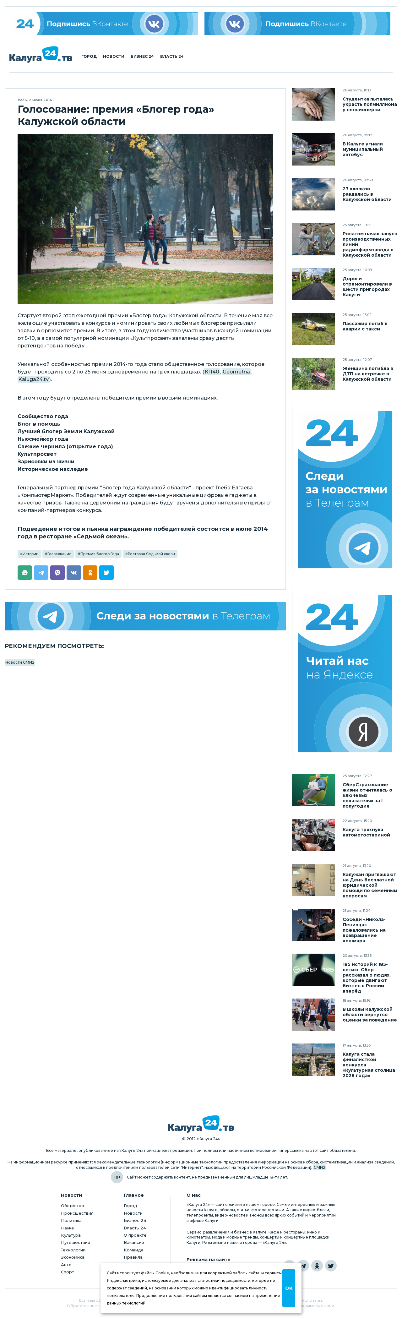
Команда (134, 1249)
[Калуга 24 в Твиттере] (331, 1266)
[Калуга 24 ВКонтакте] (105, 23)
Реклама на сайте (209, 1259)
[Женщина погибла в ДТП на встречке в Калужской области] (313, 374)
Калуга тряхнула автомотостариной (366, 832)
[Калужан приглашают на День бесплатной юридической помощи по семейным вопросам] (313, 880)
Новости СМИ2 (20, 662)
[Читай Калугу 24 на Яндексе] (345, 674)
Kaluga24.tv (33, 379)
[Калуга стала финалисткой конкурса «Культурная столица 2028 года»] (313, 1059)
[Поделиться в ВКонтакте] (74, 572)
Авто (66, 1264)
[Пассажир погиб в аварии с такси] (313, 329)
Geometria (236, 372)
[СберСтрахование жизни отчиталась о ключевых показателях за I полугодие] (313, 790)
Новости (113, 56)
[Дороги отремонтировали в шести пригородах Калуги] (313, 284)
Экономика (72, 1257)
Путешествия (75, 1242)
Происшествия (77, 1213)
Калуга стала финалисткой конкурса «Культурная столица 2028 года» (369, 1065)
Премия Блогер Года (99, 554)
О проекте (135, 1235)
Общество (72, 1205)
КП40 (212, 372)
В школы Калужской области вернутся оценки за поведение (370, 1015)
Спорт (67, 1271)
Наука (67, 1227)
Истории (31, 554)
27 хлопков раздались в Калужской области (367, 194)
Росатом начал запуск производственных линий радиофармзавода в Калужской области (370, 244)
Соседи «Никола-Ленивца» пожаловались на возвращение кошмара (364, 930)
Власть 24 (172, 56)
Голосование (59, 554)
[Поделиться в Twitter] (106, 572)
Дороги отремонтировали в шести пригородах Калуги (367, 286)
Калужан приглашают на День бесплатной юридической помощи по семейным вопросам (370, 885)
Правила (133, 1257)
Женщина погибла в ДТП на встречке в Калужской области (368, 374)
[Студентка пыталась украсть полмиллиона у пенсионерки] (313, 104)
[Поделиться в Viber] (57, 572)
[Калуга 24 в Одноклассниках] (317, 1266)
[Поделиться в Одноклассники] (90, 572)
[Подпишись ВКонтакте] (297, 23)
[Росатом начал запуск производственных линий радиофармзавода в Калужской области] (313, 239)
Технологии (73, 1249)
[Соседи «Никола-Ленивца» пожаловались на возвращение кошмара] (313, 925)
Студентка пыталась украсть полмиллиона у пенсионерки (370, 104)
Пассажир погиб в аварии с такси (365, 326)
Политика (71, 1220)
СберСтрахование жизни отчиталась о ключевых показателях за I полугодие (367, 795)
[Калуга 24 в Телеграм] (345, 490)
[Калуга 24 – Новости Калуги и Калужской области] (40, 54)
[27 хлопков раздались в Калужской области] (313, 194)
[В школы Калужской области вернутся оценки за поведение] (313, 1015)
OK (288, 1288)
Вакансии (134, 1242)
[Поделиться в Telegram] (41, 572)
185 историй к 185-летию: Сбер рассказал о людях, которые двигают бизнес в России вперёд (367, 978)
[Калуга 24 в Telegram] (303, 1266)
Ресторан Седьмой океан (151, 554)
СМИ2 (319, 1167)
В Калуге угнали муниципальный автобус (363, 149)
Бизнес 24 (142, 56)
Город (89, 56)
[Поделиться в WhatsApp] (25, 572)
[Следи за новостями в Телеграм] (145, 616)
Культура (71, 1235)
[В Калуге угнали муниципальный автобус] (313, 149)
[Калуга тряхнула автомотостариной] (313, 835)
